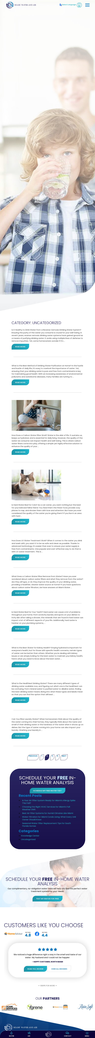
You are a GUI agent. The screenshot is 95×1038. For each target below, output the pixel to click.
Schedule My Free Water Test (47, 791)
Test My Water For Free (47, 899)
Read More (20, 347)
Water (11, 1036)
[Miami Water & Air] (21, 4)
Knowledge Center (30, 835)
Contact (67, 1036)
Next (64, 756)
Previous (33, 756)
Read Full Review (35, 969)
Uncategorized (28, 839)
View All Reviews (59, 969)
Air (29, 1036)
